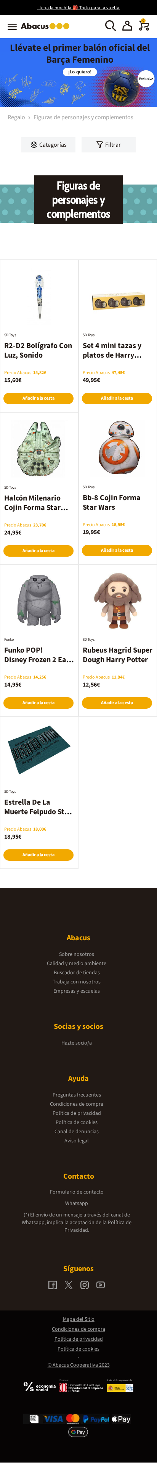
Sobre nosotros (76, 954)
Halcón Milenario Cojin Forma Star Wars (32, 508)
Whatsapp (76, 1203)
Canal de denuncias (76, 1131)
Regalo (17, 117)
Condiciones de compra (76, 1104)
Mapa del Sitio (79, 1319)
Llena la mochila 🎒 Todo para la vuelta (78, 8)
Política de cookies (77, 1122)
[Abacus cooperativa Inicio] (47, 30)
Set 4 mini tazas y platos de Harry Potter (112, 355)
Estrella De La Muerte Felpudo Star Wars (38, 812)
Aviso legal (76, 1141)
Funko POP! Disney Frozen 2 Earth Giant (38, 660)
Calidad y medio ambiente (76, 963)
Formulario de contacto (77, 1192)
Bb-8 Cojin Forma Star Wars (112, 502)
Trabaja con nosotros (77, 982)
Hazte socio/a (76, 1043)
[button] (127, 26)
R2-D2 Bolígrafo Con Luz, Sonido (38, 350)
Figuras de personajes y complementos (83, 117)
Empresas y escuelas (76, 991)
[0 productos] (144, 29)
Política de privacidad (77, 1113)
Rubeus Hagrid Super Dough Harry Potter (117, 655)
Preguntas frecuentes (77, 1095)
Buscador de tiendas (77, 973)
